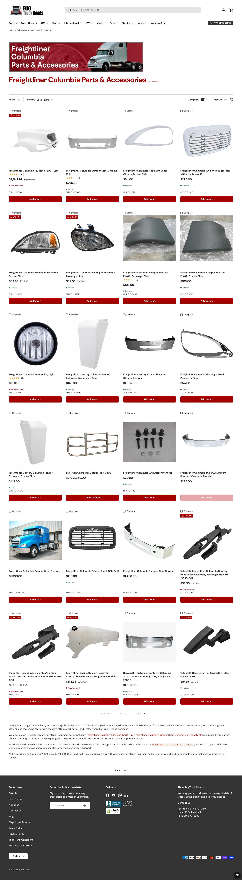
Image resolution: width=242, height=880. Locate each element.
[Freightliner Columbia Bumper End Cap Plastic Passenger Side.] (149, 241)
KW (88, 23)
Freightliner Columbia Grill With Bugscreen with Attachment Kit (205, 172)
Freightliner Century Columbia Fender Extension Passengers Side (88, 376)
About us (14, 804)
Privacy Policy (16, 833)
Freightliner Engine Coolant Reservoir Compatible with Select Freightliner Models (91, 674)
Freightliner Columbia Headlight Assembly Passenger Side (90, 274)
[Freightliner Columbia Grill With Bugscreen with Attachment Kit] (206, 140)
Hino (54, 23)
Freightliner (27, 23)
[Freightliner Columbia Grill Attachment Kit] (149, 442)
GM (43, 23)
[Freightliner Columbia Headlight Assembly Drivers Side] (35, 241)
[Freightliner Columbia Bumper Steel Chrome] (35, 540)
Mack (99, 23)
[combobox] (133, 10)
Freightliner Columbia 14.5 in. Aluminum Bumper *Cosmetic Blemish (203, 474)
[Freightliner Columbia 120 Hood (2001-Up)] (35, 140)
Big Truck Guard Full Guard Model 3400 (88, 472)
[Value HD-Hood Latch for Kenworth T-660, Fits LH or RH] (206, 642)
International (71, 23)
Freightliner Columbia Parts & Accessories (34, 30)
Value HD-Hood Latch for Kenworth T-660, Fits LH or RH (204, 674)
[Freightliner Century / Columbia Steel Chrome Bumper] (149, 343)
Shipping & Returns (19, 822)
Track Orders (16, 827)
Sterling (126, 23)
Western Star (158, 23)
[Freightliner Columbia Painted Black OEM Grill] (92, 540)
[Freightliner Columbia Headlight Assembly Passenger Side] (92, 241)
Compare (193, 99)
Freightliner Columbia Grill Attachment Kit (147, 472)
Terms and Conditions (21, 839)
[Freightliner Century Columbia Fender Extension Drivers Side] (35, 442)
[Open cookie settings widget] (237, 875)
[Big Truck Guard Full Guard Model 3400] (92, 442)
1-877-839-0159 (197, 808)
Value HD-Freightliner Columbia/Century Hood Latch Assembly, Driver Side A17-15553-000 (35, 676)
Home (11, 30)
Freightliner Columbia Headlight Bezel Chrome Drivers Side (145, 172)
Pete (112, 23)
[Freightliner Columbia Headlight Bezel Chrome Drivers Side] (149, 140)
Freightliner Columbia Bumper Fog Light (31, 374)
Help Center (16, 799)
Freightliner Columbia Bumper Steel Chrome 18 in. (91, 172)
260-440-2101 (193, 812)
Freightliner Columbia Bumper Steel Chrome (34, 571)
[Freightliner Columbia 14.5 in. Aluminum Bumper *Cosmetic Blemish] (206, 442)
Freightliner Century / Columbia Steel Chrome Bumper (144, 376)
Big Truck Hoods (22, 870)
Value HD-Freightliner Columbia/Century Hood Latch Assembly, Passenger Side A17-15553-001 (204, 575)
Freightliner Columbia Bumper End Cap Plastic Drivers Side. (202, 274)
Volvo (141, 23)
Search (13, 793)
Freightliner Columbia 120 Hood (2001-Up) (33, 170)
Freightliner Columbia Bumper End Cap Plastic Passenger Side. (145, 274)
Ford (11, 23)
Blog (11, 816)
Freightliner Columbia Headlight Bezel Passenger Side (202, 376)
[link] (103, 713)
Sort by (31, 99)
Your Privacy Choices (20, 845)
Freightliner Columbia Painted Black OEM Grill (92, 571)
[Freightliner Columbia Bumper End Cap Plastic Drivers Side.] (206, 241)
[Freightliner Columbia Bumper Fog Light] (35, 343)
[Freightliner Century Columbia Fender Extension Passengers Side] (92, 343)
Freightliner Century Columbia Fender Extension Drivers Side (31, 474)
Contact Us (15, 810)
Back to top (121, 770)
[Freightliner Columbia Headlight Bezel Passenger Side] (206, 343)
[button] (231, 10)
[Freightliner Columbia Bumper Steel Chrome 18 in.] (92, 140)
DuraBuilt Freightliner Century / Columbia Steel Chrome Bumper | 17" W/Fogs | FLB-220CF (147, 676)
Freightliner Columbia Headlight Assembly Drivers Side (33, 274)
